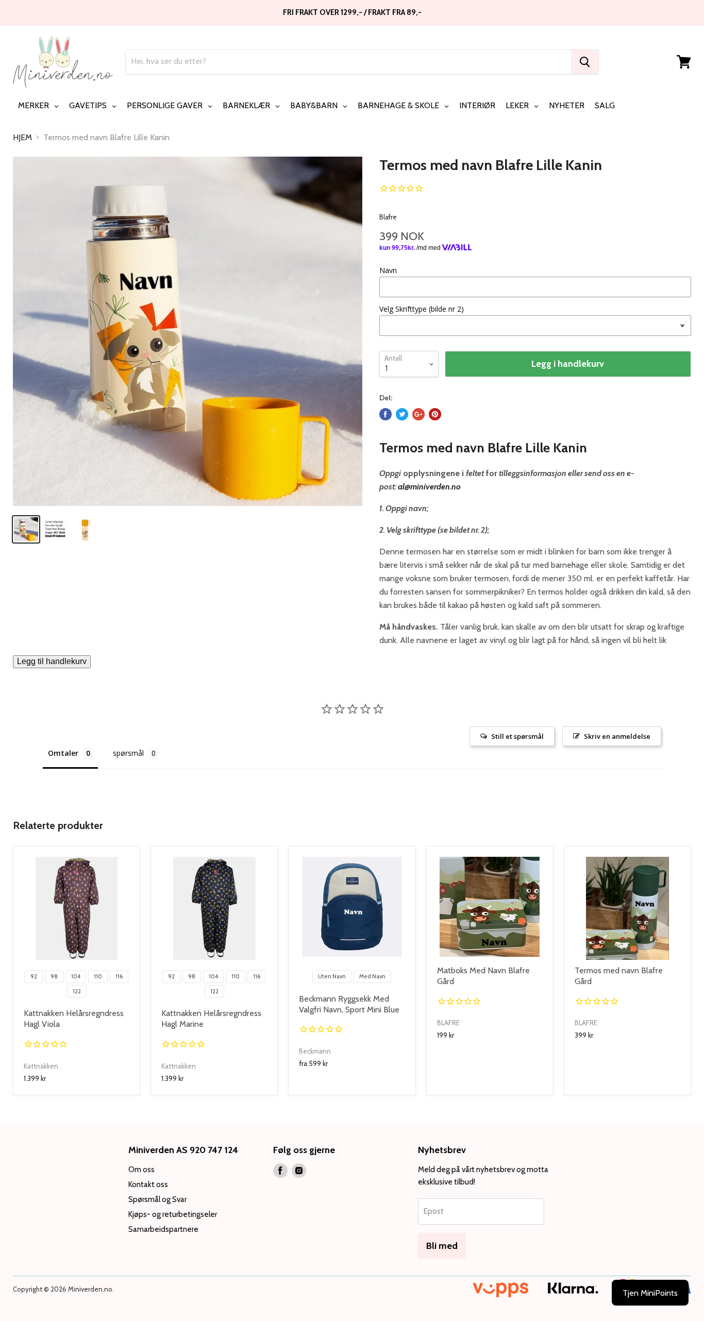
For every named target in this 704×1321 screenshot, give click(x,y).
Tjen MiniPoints (650, 1293)
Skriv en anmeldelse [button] (617, 736)
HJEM (22, 137)
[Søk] (584, 62)
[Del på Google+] (418, 414)
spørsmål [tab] (128, 753)
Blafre (388, 217)
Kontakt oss (148, 1184)
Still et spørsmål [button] (517, 736)
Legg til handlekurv (52, 661)
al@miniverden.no (429, 487)
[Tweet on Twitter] (402, 414)
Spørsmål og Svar (157, 1199)
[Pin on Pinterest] (435, 414)
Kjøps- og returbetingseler (172, 1214)
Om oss (141, 1169)
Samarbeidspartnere (163, 1229)
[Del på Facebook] (385, 414)
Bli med (442, 1245)
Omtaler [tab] (63, 753)
